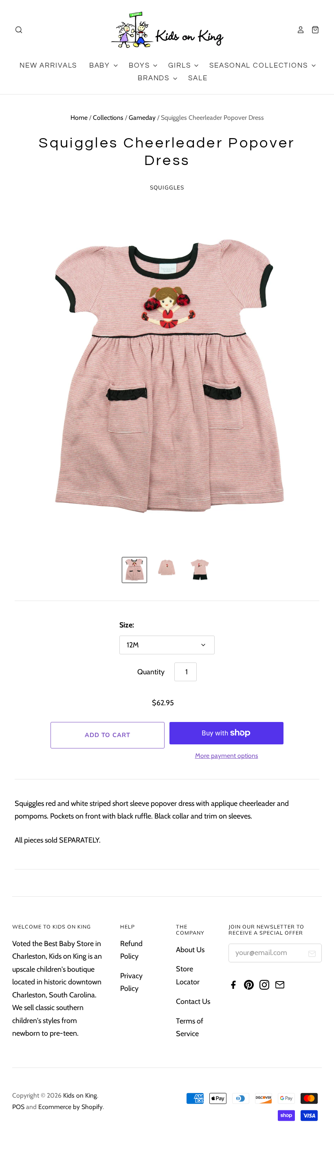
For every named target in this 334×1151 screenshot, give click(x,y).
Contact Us (193, 1001)
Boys (140, 65)
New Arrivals (48, 65)
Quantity (151, 671)
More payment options (226, 755)
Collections (108, 117)
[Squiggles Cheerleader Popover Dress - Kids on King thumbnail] (134, 570)
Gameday (142, 117)
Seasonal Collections (259, 65)
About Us (190, 949)
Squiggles (167, 187)
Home (79, 117)
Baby (100, 65)
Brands (155, 78)
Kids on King (80, 1095)
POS (18, 1107)
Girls (180, 65)
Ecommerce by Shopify (70, 1107)
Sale (197, 78)
